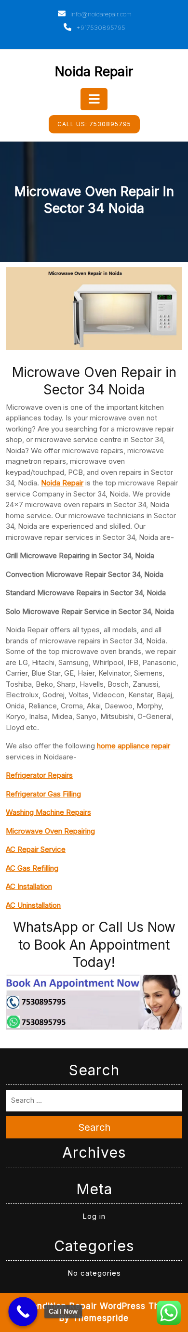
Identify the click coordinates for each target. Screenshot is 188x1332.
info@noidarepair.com (100, 14)
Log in (94, 1216)
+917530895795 (99, 27)
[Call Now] (23, 1311)
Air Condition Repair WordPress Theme (94, 1306)
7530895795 (94, 124)
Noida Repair (94, 71)
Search (94, 1127)
